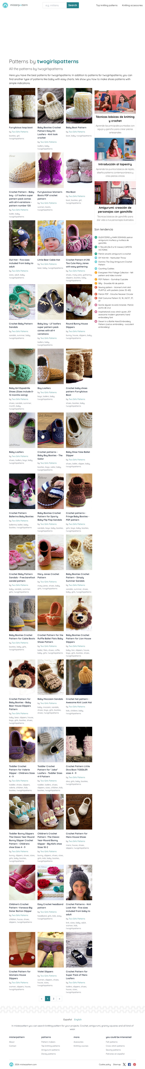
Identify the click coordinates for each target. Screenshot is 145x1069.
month (12, 406)
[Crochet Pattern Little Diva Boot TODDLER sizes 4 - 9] (79, 744)
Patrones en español (115, 1054)
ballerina (13, 524)
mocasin (47, 707)
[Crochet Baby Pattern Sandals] (22, 302)
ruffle (57, 650)
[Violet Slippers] (51, 950)
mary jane (77, 275)
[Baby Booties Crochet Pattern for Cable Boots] (22, 613)
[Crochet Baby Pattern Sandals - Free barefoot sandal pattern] (22, 552)
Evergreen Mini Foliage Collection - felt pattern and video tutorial (115, 274)
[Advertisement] (72, 32)
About (11, 1042)
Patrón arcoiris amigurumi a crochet (114, 254)
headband (42, 916)
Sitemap (117, 1064)
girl (18, 135)
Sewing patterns (113, 1050)
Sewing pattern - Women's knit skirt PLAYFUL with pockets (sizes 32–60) (114, 288)
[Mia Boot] (79, 170)
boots (47, 207)
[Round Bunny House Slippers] (79, 302)
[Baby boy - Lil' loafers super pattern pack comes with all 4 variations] (51, 302)
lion (73, 650)
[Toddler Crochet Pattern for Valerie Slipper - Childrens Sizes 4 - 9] (22, 744)
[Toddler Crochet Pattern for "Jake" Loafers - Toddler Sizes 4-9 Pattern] (51, 744)
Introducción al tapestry (115, 164)
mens (68, 845)
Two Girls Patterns (20, 131)
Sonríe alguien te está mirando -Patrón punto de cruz (116, 306)
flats (45, 650)
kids (68, 710)
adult (17, 275)
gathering (87, 275)
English (78, 1019)
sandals (12, 335)
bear (40, 268)
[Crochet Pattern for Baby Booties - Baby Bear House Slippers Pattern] (22, 677)
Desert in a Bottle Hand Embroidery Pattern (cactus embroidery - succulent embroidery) (116, 324)
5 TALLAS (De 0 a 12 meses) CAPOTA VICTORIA (115, 248)
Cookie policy (105, 1064)
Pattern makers (48, 1042)
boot (68, 135)
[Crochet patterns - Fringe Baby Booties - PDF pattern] (79, 491)
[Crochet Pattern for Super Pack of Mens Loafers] (79, 950)
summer (21, 335)
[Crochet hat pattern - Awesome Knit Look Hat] (79, 677)
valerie (12, 787)
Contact (12, 1046)
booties (12, 135)
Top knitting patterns (107, 5)
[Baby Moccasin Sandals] (51, 677)
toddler (12, 784)
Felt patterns (112, 1042)
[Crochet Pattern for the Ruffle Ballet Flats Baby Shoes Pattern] (51, 613)
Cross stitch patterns (115, 1046)
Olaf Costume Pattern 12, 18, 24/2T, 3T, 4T (115, 299)
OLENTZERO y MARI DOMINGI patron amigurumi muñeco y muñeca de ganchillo (115, 240)
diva (68, 781)
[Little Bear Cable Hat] (51, 238)
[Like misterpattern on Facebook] (129, 1064)
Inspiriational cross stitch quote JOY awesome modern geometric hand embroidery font (114, 314)
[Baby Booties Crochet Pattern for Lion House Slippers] (79, 613)
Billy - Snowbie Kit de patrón (111, 283)
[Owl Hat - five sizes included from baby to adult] (22, 238)
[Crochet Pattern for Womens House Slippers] (22, 950)
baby (47, 146)
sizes (11, 275)
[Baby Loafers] (22, 430)
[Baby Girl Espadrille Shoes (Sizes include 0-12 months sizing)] (22, 366)
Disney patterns (48, 1054)
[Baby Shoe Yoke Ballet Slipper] (79, 430)
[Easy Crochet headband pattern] (51, 882)
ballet (74, 463)
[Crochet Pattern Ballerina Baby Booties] (22, 491)
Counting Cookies (106, 268)
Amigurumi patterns (50, 1050)
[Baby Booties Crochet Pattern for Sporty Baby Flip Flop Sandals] (51, 491)
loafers (41, 146)
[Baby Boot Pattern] (79, 105)
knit (67, 922)
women (41, 207)
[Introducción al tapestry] (115, 149)
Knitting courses (81, 1046)
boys (40, 396)
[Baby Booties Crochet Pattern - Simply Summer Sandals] (79, 552)
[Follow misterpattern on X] (124, 1064)
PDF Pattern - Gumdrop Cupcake (113, 279)
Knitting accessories (132, 5)
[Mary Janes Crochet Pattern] (51, 552)
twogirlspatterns (16, 138)
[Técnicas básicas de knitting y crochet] (115, 102)
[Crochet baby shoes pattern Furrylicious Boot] (79, 366)
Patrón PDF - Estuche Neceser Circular (115, 294)
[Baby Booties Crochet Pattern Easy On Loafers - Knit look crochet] (51, 105)
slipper (81, 463)
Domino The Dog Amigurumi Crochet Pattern (115, 263)
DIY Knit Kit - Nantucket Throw (112, 257)
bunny (69, 335)
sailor (53, 467)
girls (68, 528)
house (75, 335)
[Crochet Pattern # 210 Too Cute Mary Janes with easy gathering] (79, 238)
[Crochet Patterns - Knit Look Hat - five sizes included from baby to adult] (79, 882)
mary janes (43, 585)
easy (59, 916)
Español (67, 1019)
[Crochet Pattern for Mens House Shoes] (79, 812)
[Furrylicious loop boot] (22, 105)
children (74, 710)
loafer (11, 213)
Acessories (78, 1042)
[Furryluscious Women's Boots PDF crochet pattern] (51, 170)
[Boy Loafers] (51, 366)
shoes (68, 275)
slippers (69, 277)
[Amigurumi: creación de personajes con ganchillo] (115, 193)
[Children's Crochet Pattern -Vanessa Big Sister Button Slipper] (22, 882)
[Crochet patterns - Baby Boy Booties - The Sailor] (51, 430)
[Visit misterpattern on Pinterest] (134, 1064)
